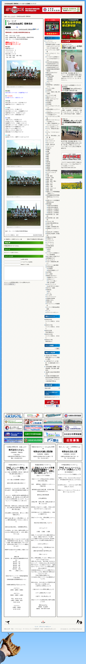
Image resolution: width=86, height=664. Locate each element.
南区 (48, 158)
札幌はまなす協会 (51, 237)
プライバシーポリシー (52, 312)
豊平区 (48, 162)
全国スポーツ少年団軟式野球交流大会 (53, 201)
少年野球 (50, 268)
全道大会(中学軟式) (53, 207)
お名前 (24, 259)
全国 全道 (49, 302)
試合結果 (49, 247)
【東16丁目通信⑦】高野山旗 (34, 239)
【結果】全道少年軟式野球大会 (52, 373)
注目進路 (49, 104)
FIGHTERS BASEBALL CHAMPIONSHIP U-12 (53, 66)
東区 (48, 155)
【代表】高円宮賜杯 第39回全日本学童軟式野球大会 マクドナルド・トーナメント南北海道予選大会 (52, 378)
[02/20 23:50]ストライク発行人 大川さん (52, 336)
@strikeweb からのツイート (52, 397)
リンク (48, 310)
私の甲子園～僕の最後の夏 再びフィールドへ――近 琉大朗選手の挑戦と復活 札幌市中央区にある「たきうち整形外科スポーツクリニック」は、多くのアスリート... (71, 76)
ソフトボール (50, 242)
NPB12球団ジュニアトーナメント (53, 110)
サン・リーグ (11, 16)
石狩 (48, 174)
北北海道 (50, 79)
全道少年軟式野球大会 (52, 223)
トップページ (48, 41)
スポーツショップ (51, 284)
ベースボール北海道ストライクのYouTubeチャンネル (53, 58)
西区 (48, 156)
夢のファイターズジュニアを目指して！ (53, 120)
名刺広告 (49, 289)
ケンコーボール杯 (51, 95)
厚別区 (48, 165)
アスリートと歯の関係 (52, 265)
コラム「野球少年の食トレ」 (53, 129)
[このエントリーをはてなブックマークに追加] (17, 27)
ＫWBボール (50, 239)
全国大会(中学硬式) (53, 205)
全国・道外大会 (51, 144)
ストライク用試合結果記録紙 (53, 308)
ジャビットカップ (51, 172)
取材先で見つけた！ (52, 275)
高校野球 (49, 74)
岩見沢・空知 (50, 177)
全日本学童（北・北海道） (52, 215)
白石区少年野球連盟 (52, 170)
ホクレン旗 (49, 225)
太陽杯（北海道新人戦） (53, 226)
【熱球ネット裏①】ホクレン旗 (13, 239)
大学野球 (49, 90)
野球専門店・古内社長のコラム (53, 85)
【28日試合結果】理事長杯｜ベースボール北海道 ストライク (20, 3)
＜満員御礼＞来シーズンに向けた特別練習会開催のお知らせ (72, 122)
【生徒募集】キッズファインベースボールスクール (72, 89)
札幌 (48, 151)
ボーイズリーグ (51, 141)
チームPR (49, 295)
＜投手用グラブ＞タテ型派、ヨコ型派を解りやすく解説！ (52, 363)
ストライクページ (51, 296)
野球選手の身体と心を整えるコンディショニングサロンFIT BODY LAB (53, 46)
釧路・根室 (49, 190)
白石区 (48, 163)
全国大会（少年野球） (54, 211)
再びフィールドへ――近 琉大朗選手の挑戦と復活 (72, 47)
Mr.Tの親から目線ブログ (53, 256)
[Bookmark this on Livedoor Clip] (38, 29)
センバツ (50, 81)
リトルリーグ (50, 240)
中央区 (48, 153)
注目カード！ (51, 279)
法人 (49, 291)
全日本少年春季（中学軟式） (53, 234)
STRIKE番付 (50, 267)
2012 (49, 249)
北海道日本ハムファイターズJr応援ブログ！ (53, 113)
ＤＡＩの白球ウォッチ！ (53, 127)
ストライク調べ (51, 88)
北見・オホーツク (51, 188)
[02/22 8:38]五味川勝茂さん (49, 331)
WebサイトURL (25, 264)
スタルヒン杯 (50, 221)
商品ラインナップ (51, 97)
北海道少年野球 (51, 298)
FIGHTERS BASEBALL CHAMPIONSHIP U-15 (53, 63)
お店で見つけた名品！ (54, 286)
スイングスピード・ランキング (53, 54)
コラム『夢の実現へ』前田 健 (53, 136)
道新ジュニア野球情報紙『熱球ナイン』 (53, 192)
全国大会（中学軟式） (54, 209)
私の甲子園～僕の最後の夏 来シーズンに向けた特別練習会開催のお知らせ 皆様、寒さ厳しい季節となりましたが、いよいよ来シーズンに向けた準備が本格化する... (71, 145)
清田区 (48, 167)
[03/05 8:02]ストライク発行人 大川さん (52, 321)
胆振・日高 (49, 179)
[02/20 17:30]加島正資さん (48, 340)
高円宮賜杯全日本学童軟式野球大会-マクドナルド (53, 196)
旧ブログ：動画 (51, 288)
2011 (49, 251)
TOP (5, 16)
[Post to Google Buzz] (35, 29)
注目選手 (49, 102)
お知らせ (49, 148)
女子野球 (49, 272)
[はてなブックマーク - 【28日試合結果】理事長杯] (19, 29)
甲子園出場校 (50, 76)
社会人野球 (49, 100)
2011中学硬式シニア (53, 270)
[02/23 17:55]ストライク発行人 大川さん (52, 326)
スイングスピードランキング (53, 106)
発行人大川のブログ (52, 72)
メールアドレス (26, 262)
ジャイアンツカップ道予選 (53, 50)
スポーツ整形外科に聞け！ (52, 262)
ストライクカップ (51, 43)
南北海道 (50, 78)
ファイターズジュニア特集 (53, 117)
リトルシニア (50, 139)
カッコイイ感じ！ (52, 281)
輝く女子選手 (51, 282)
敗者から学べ (50, 300)
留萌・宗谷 (49, 184)
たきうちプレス (51, 260)
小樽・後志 (49, 176)
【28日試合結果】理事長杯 (20, 24)
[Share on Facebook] (33, 29)
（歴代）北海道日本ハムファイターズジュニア (53, 124)
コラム (48, 83)
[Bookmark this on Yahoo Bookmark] (36, 29)
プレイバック (50, 146)
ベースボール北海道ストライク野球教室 (53, 253)
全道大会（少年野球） (54, 212)
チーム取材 (49, 274)
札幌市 (48, 149)
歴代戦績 (49, 204)
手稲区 (48, 169)
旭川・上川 (49, 183)
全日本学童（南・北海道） (52, 218)
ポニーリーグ (50, 142)
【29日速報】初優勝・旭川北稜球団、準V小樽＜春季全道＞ (52, 368)
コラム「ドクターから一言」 (53, 133)
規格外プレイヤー (52, 277)
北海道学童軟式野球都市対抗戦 (53, 70)
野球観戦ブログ (51, 258)
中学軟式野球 (50, 246)
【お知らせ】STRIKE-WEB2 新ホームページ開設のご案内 (52, 357)
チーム (49, 293)
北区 (48, 160)
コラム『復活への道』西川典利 (53, 92)
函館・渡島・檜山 (51, 181)
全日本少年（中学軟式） (53, 232)
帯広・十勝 (49, 186)
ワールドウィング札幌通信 (53, 304)
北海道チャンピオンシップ (53, 229)
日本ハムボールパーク (52, 99)
